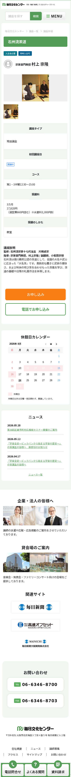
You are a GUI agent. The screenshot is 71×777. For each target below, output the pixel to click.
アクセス (13, 754)
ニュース (36, 749)
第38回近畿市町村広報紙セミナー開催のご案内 (32, 429)
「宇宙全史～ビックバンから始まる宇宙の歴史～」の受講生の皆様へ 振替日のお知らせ (34, 445)
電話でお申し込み (35, 309)
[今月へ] (51, 344)
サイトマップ (34, 754)
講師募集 (54, 749)
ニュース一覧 (36, 474)
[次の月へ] (59, 344)
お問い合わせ (58, 754)
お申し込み (35, 294)
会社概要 (17, 749)
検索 (36, 16)
